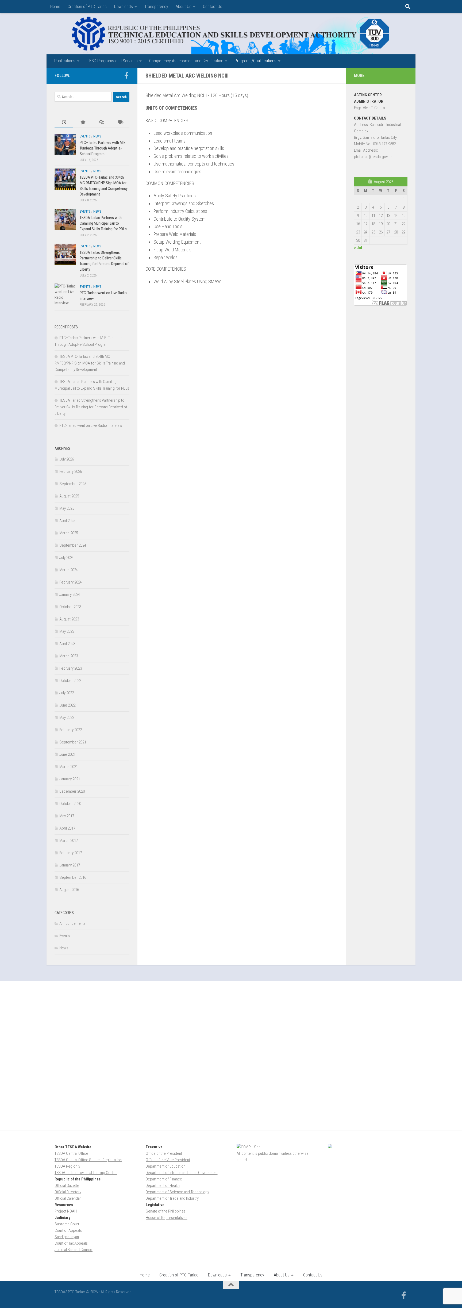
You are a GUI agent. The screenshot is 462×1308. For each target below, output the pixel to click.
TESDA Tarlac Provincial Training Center (86, 1172)
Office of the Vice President (168, 1159)
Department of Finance (164, 1179)
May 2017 (66, 816)
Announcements (72, 923)
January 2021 (69, 779)
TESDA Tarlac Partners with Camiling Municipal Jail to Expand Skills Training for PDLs (103, 223)
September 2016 (72, 877)
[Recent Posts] (64, 122)
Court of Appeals (68, 1230)
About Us (183, 6)
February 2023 (70, 668)
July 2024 (66, 557)
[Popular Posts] (82, 122)
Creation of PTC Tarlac (87, 6)
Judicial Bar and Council (74, 1249)
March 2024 (68, 569)
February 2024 (70, 582)
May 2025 (66, 508)
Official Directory (68, 1192)
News (97, 136)
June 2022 (67, 705)
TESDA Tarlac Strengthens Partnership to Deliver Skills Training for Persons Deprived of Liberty (91, 407)
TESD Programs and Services (112, 60)
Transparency (156, 6)
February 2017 (70, 852)
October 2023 (70, 606)
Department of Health (163, 1185)
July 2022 (66, 693)
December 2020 (72, 791)
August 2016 (69, 889)
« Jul (358, 248)
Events (85, 136)
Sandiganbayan (67, 1236)
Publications (64, 60)
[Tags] (120, 122)
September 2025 (72, 483)
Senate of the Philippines (166, 1211)
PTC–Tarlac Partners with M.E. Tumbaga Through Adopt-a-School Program (103, 148)
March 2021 (68, 766)
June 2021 (67, 754)
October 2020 (70, 803)
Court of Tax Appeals (71, 1243)
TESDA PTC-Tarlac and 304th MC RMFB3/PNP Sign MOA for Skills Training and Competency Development (90, 363)
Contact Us (212, 6)
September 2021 (72, 742)
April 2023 (67, 643)
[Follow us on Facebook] (126, 75)
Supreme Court (67, 1224)
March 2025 (68, 533)
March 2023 (68, 656)
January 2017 (69, 865)
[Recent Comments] (101, 122)
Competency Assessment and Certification (186, 60)
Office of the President (164, 1153)
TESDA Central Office (71, 1153)
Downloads (123, 6)
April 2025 (67, 520)
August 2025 (69, 496)
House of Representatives (166, 1217)
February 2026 (70, 471)
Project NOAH (66, 1211)
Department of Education (165, 1166)
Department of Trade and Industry (172, 1198)
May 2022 (66, 717)
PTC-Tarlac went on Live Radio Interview (90, 425)
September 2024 (72, 545)
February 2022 (70, 729)
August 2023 (69, 619)
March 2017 (68, 840)
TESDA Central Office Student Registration (88, 1159)
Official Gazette (67, 1185)
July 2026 (66, 459)
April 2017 (67, 828)
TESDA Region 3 (67, 1166)
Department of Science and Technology (177, 1192)
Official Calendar (68, 1198)
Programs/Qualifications (255, 60)
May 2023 (66, 631)
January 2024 (69, 594)
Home (55, 6)
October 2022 (70, 680)
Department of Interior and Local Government (182, 1172)
